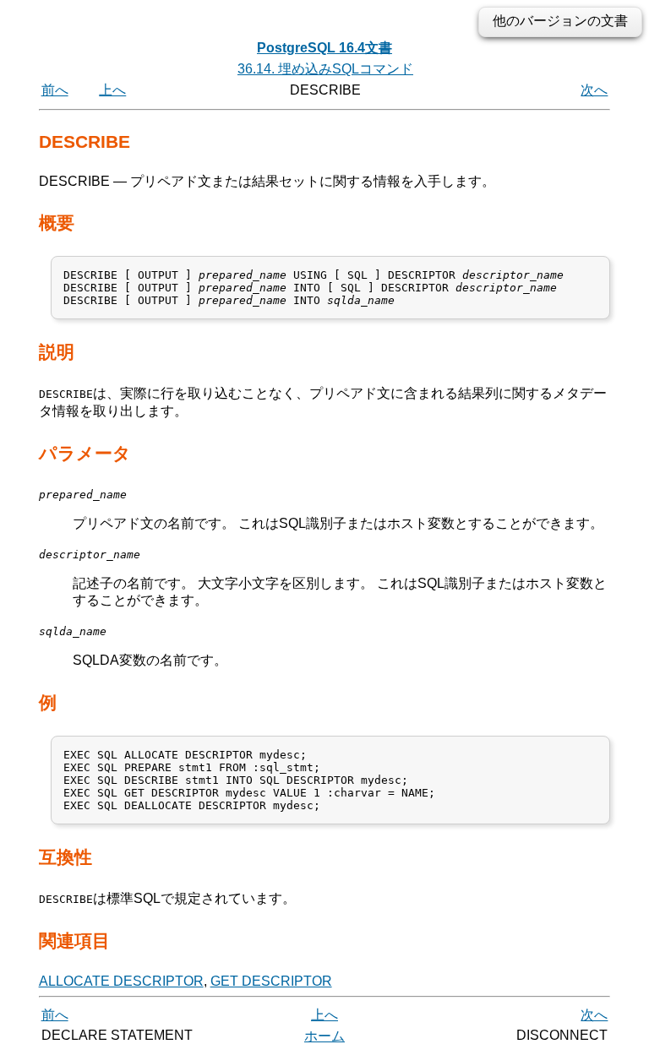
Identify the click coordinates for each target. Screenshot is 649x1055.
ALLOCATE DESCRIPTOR (121, 981)
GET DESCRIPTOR (271, 981)
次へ (594, 90)
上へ (112, 90)
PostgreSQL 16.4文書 (324, 48)
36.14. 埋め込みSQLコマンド (325, 69)
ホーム (324, 1036)
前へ (54, 90)
